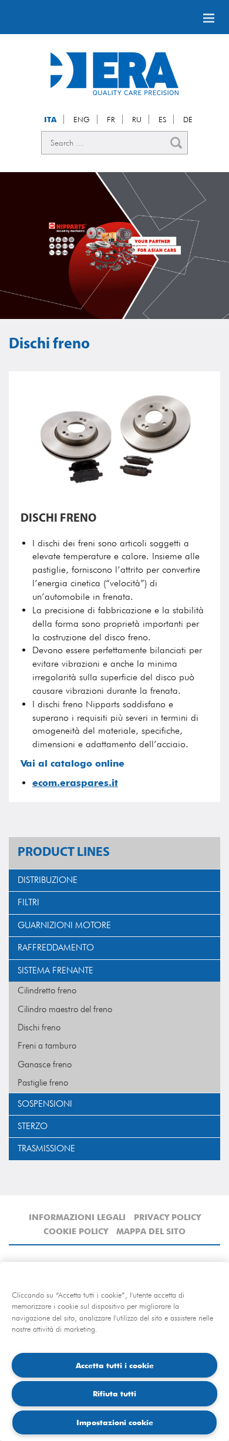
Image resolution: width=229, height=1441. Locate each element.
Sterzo (33, 1126)
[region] (114, 1351)
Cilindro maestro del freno (65, 1009)
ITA (50, 119)
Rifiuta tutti (114, 1393)
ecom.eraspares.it (75, 782)
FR (111, 119)
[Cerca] (176, 143)
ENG (81, 119)
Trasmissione (46, 1148)
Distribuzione (48, 880)
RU (137, 119)
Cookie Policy (75, 1231)
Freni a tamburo (47, 1045)
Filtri (28, 902)
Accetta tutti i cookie (115, 1365)
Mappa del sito (151, 1231)
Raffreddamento (56, 947)
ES (162, 119)
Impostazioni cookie (114, 1422)
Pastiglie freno (43, 1082)
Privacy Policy (167, 1217)
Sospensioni (45, 1104)
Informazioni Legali (77, 1217)
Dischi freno (39, 1027)
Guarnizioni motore (64, 925)
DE (188, 119)
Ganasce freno (45, 1064)
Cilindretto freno (47, 990)
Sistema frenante (55, 970)
